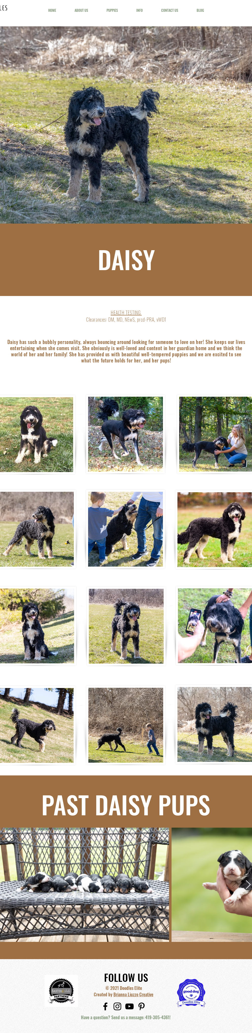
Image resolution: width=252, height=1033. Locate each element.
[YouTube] (129, 1006)
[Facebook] (105, 1006)
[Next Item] (248, 885)
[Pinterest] (141, 1006)
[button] (81, 10)
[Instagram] (117, 1006)
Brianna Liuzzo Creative (133, 994)
